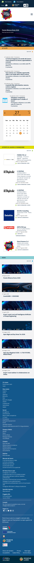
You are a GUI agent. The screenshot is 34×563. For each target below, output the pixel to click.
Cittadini (5, 441)
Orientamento (6, 414)
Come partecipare (7, 496)
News (4, 433)
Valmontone (6, 405)
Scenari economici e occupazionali (11, 467)
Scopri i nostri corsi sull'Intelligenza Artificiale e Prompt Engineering (17, 315)
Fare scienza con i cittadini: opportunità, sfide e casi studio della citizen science (18, 73)
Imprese (5, 453)
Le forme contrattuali (8, 462)
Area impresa (8, 2)
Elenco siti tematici (8, 551)
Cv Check (5, 417)
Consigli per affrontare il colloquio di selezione (14, 486)
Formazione (6, 419)
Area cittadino (20, 2)
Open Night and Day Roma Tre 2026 (14, 334)
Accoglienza (6, 412)
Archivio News (6, 435)
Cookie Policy (16, 553)
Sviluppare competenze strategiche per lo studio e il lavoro (19, 99)
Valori (4, 386)
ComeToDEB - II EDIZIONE (11, 296)
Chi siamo (5, 382)
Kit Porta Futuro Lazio (9, 471)
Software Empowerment (9, 421)
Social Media (6, 438)
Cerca (2, 5)
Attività (4, 431)
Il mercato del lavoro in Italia (10, 460)
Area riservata (6, 443)
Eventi (4, 423)
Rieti (4, 398)
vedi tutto (29, 51)
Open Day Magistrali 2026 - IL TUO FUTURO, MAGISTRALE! (16, 353)
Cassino (5, 391)
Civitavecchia (6, 403)
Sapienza (5, 394)
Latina (4, 393)
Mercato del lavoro (8, 458)
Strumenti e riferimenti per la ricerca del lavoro (14, 479)
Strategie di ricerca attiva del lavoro (11, 481)
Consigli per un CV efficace (9, 473)
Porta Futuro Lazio (7, 384)
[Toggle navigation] (31, 14)
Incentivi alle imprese (8, 466)
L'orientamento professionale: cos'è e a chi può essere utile (16, 484)
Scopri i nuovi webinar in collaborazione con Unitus (16, 373)
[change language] (25, 6)
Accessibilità (6, 553)
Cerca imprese (6, 450)
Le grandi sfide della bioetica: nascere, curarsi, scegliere (17, 86)
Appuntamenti (6, 491)
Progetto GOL (6, 494)
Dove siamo (6, 389)
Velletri (4, 407)
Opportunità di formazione (9, 449)
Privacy (19, 551)
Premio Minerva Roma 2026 (10, 30)
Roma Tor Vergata (7, 400)
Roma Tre (5, 396)
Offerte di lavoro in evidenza (10, 445)
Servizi (4, 410)
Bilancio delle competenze (9, 415)
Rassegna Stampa (7, 437)
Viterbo (4, 402)
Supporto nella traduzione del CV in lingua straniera (16, 426)
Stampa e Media (7, 429)
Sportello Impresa (7, 424)
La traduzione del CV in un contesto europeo (14, 474)
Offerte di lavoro (7, 447)
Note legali (28, 551)
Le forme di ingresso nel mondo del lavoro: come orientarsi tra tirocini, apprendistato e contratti (19, 60)
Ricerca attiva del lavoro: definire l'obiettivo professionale (13, 477)
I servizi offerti (6, 498)
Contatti (5, 502)
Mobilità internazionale (8, 464)
